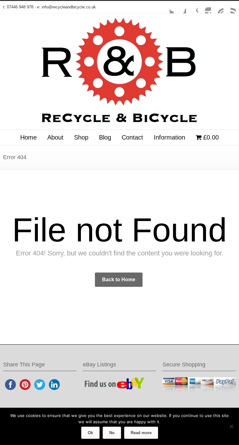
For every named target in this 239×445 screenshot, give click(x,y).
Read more (141, 432)
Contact (132, 137)
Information (169, 137)
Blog (105, 137)
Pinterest (217, 7)
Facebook (180, 7)
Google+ (192, 7)
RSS (229, 7)
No (112, 432)
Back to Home (118, 279)
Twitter (167, 7)
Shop (81, 137)
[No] (231, 426)
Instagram (205, 7)
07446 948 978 (20, 7)
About (55, 137)
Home (28, 137)
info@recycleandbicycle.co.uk (69, 7)
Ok (90, 432)
